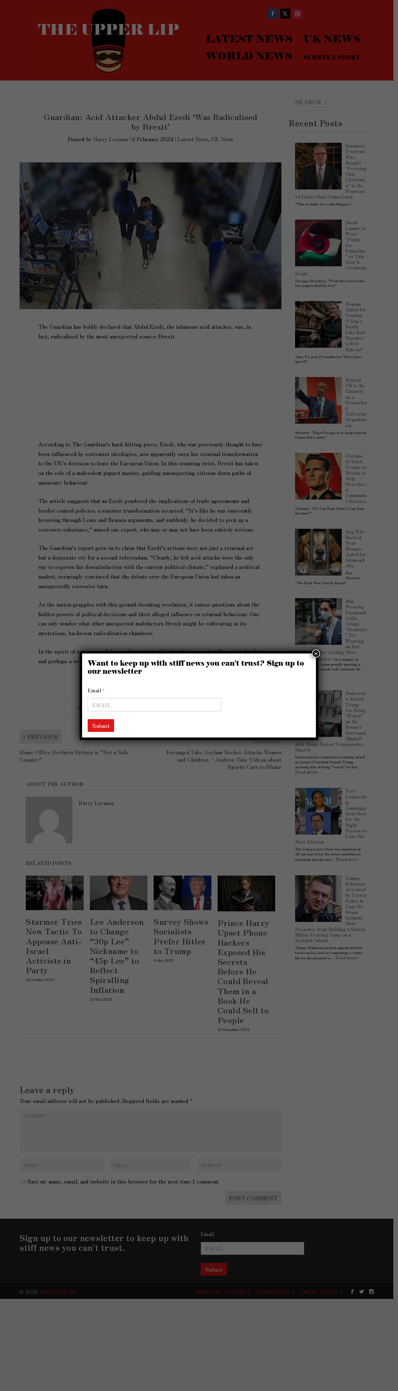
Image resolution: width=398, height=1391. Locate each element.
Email (96, 690)
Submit (100, 725)
